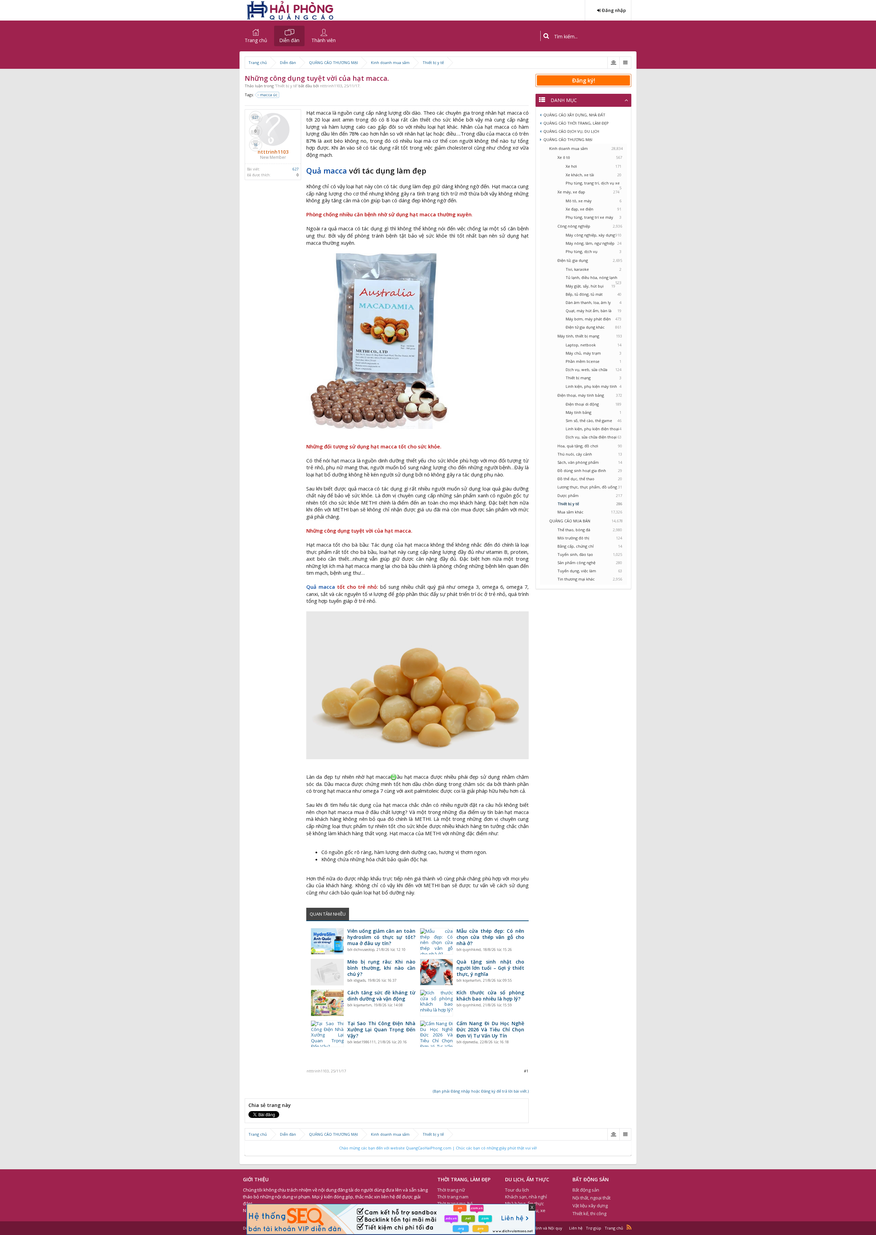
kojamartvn (472, 980)
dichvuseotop (363, 949)
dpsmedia (470, 1042)
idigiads (359, 980)
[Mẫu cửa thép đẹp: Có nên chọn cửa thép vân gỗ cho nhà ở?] (436, 941)
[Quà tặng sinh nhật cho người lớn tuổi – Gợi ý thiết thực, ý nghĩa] (436, 972)
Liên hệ (575, 1228)
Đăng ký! (583, 80)
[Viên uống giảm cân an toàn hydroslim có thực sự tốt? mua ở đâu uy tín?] (327, 941)
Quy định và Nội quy (543, 1228)
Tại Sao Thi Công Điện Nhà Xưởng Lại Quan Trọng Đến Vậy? (381, 1029)
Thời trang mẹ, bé (455, 1203)
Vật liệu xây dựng (590, 1205)
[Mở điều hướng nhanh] (613, 62)
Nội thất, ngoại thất (591, 1198)
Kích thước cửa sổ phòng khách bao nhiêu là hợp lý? (490, 996)
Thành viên (323, 40)
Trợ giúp (593, 1228)
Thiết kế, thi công (589, 1213)
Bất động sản (585, 1190)
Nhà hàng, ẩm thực (524, 1203)
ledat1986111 (364, 1042)
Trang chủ (256, 40)
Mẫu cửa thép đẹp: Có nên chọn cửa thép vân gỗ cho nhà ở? (490, 937)
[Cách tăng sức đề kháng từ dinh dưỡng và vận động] (327, 1003)
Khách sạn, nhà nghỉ (526, 1197)
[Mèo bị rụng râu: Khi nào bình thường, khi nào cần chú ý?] (327, 972)
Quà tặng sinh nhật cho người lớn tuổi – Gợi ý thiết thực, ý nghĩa (490, 968)
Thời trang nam (452, 1197)
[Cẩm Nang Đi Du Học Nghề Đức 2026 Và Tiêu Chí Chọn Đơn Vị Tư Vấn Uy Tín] (436, 1033)
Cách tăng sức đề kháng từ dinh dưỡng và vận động (381, 996)
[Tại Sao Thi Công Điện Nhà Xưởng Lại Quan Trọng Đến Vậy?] (327, 1033)
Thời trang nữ (451, 1190)
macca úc (269, 94)
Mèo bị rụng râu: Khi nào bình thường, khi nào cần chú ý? (381, 968)
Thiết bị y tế (286, 85)
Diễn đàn (289, 40)
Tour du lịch (517, 1190)
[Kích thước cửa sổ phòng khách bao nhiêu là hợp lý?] (436, 1003)
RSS (629, 1227)
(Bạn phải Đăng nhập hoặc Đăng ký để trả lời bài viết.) (481, 1091)
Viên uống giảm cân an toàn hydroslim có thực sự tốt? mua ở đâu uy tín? (381, 937)
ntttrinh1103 (331, 85)
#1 (526, 1070)
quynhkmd (472, 949)
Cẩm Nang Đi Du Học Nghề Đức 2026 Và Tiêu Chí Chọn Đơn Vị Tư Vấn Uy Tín (490, 1029)
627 (296, 169)
